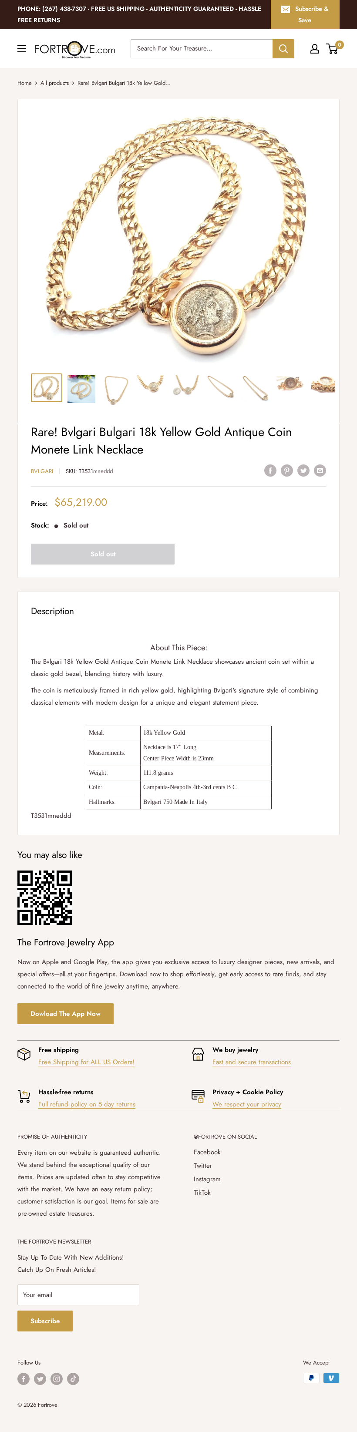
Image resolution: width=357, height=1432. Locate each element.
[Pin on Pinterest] (287, 470)
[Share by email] (320, 470)
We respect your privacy (246, 1104)
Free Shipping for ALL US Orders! (86, 1062)
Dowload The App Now (65, 1014)
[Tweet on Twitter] (303, 470)
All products (54, 83)
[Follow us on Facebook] (23, 1379)
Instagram (207, 1179)
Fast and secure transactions (251, 1062)
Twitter (203, 1165)
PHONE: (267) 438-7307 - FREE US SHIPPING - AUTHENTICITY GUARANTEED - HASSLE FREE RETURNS (139, 14)
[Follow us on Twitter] (40, 1379)
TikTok (202, 1192)
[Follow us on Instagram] (57, 1379)
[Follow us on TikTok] (73, 1379)
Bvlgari (42, 471)
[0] (332, 49)
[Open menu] (21, 48)
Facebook (207, 1152)
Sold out (103, 554)
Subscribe (45, 1321)
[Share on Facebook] (270, 470)
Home (24, 83)
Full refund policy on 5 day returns (86, 1104)
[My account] (314, 49)
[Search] (283, 48)
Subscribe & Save (311, 14)
